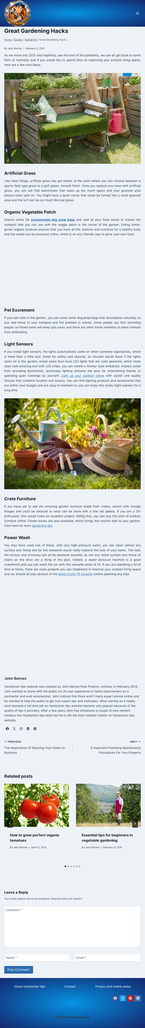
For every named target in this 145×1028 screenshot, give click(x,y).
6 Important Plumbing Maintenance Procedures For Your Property (116, 747)
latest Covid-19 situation (75, 574)
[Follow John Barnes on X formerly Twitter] (14, 729)
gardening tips (42, 525)
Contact (70, 986)
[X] (123, 998)
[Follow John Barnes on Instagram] (21, 729)
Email (81, 957)
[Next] (135, 823)
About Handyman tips (29, 986)
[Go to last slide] (10, 823)
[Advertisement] (72, 271)
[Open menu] (137, 13)
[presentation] (36, 805)
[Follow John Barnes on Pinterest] (35, 729)
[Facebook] (115, 998)
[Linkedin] (138, 998)
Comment (14, 910)
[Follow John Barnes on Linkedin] (28, 729)
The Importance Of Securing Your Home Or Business (34, 747)
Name (11, 957)
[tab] (65, 866)
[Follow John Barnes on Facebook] (7, 729)
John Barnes (20, 847)
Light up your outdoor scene (82, 375)
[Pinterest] (130, 998)
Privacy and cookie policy (113, 986)
